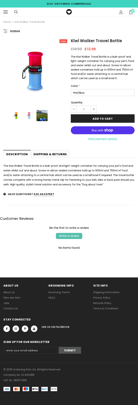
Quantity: (77, 102)
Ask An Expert (44, 194)
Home (7, 22)
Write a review (69, 236)
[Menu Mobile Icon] (5, 12)
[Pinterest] (25, 329)
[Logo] (69, 12)
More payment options (102, 139)
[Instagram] (16, 329)
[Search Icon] (16, 12)
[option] (35, 71)
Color (75, 86)
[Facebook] (6, 329)
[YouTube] (34, 329)
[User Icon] (121, 12)
